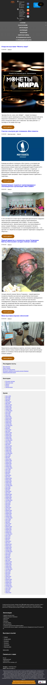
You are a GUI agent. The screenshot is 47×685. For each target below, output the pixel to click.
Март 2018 (7, 525)
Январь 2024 (8, 434)
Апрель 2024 (8, 429)
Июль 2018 (7, 520)
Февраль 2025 (8, 418)
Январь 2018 (8, 528)
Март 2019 (7, 508)
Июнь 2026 (7, 398)
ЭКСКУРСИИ (23, 32)
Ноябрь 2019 (8, 498)
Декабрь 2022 (8, 448)
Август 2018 (8, 519)
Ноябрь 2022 (8, 450)
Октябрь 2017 (8, 532)
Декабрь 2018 (8, 513)
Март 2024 (7, 431)
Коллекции (6, 641)
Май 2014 (7, 591)
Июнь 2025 (7, 415)
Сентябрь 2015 (8, 569)
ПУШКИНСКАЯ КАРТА (24, 37)
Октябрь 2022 (8, 451)
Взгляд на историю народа (9, 369)
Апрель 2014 (8, 592)
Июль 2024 (7, 426)
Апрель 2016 (8, 558)
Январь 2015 (8, 580)
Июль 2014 (7, 589)
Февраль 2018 (8, 526)
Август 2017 (8, 535)
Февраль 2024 (8, 432)
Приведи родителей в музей (9, 372)
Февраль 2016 (8, 561)
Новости (10, 49)
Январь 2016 (8, 563)
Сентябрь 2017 (8, 533)
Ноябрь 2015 (8, 566)
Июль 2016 (7, 554)
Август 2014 (8, 588)
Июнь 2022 (7, 456)
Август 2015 (8, 570)
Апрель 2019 (8, 507)
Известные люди (11, 134)
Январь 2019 (8, 511)
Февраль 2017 (8, 544)
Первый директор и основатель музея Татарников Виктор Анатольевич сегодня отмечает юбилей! (20, 241)
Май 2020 (7, 489)
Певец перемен (6, 368)
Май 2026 (7, 400)
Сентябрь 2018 (8, 517)
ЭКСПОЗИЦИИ (23, 27)
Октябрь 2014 (8, 585)
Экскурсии (6, 643)
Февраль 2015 (8, 579)
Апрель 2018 (8, 523)
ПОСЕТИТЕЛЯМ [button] (22, 25)
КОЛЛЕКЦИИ (23, 30)
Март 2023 (7, 444)
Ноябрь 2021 (8, 464)
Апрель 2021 (8, 475)
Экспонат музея (9, 387)
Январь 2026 (8, 406)
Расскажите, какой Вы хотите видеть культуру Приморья (15, 371)
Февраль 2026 (8, 404)
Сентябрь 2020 (8, 485)
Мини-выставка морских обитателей (14, 316)
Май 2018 (7, 522)
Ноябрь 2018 (8, 514)
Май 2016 (7, 557)
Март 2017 (7, 542)
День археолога (6, 366)
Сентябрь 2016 (8, 551)
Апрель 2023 (8, 442)
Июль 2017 (7, 536)
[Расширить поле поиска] (41, 4)
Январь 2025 (8, 419)
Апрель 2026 (8, 401)
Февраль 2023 (8, 445)
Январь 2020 (8, 495)
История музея (7, 639)
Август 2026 (8, 396)
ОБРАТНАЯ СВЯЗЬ (23, 35)
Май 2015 (7, 574)
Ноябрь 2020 (8, 482)
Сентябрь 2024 (8, 425)
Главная (6, 637)
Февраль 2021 (8, 478)
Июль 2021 (7, 470)
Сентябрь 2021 (8, 467)
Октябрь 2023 (8, 438)
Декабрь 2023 (8, 435)
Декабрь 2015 (8, 564)
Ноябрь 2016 (8, 548)
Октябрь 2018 (8, 516)
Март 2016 (7, 560)
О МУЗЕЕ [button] (22, 22)
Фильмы (7, 385)
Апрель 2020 (8, 491)
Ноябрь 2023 (8, 437)
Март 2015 (7, 577)
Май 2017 (7, 539)
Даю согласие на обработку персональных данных (23, 681)
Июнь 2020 (7, 488)
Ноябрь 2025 (8, 409)
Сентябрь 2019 (8, 500)
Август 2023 (8, 441)
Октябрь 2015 (8, 567)
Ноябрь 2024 (8, 422)
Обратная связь (7, 646)
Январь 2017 (8, 545)
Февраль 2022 (8, 460)
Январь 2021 (8, 479)
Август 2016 (8, 552)
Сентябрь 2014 (8, 586)
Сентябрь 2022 (8, 453)
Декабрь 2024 (8, 420)
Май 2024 (7, 428)
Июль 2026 (7, 397)
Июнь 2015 (7, 573)
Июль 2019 (7, 503)
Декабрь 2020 (8, 481)
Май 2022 (7, 457)
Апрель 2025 (8, 416)
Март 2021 (7, 476)
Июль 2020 (7, 486)
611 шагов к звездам (10, 381)
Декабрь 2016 (8, 547)
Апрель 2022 (8, 459)
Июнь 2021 (7, 472)
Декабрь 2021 (8, 463)
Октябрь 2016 (8, 550)
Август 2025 (8, 412)
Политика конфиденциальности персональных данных (24, 683)
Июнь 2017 (7, 538)
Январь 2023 (8, 447)
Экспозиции (6, 644)
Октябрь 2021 (8, 466)
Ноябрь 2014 (8, 583)
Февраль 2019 (8, 510)
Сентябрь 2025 (8, 410)
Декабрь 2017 (8, 529)
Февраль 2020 (8, 494)
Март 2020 (7, 492)
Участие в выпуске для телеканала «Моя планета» (19, 131)
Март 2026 (7, 403)
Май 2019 (7, 506)
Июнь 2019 (7, 504)
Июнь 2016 (7, 555)
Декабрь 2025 (8, 407)
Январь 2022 (8, 462)
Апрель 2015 (8, 576)
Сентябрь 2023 (8, 440)
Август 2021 (8, 469)
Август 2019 (8, 501)
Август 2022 (8, 454)
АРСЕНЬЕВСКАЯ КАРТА (24, 40)
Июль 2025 (7, 413)
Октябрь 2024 (8, 423)
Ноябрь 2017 (8, 530)
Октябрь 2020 (8, 484)
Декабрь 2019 (8, 497)
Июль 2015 (7, 572)
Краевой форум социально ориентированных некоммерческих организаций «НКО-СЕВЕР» (18, 185)
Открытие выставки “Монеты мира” (14, 46)
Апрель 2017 (8, 541)
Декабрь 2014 (8, 582)
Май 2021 (7, 473)
